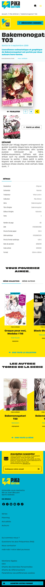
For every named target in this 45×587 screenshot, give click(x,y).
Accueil (4, 14)
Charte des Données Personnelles (17, 567)
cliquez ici (26, 463)
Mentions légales (9, 561)
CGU (4, 564)
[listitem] (3, 504)
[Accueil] (11, 5)
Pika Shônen (14, 14)
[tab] (7, 178)
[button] (30, 23)
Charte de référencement (13, 570)
